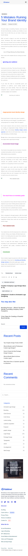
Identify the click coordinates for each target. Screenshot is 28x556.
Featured (6, 427)
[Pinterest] (13, 277)
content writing (7, 420)
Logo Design (7, 433)
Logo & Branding (5, 531)
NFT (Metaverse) (5, 533)
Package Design (8, 437)
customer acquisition (9, 423)
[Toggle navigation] (22, 2)
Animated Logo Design (9, 407)
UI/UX (5, 443)
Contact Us (5, 520)
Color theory (7, 417)
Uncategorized (7, 447)
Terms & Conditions (6, 517)
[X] (11, 277)
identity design (18, 273)
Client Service (7, 413)
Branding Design (9, 273)
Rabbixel (4, 24)
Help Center (10, 548)
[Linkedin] (16, 277)
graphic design (7, 430)
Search (3, 324)
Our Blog (3, 509)
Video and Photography (7, 539)
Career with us (7, 512)
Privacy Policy (4, 515)
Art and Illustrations (6, 528)
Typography (7, 440)
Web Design (7, 450)
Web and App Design (6, 541)
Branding (6, 410)
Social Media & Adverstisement (9, 536)
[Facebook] (9, 277)
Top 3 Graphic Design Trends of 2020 (13, 342)
